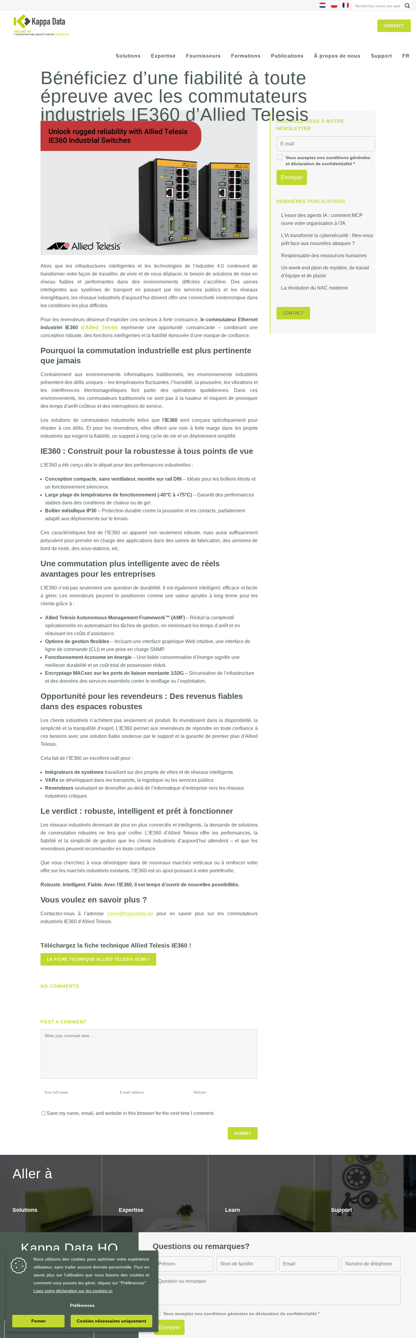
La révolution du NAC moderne (314, 287)
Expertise (131, 1210)
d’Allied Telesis (99, 327)
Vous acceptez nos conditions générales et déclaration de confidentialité (328, 160)
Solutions (24, 1210)
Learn (232, 1210)
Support (341, 1210)
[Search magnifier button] (407, 6)
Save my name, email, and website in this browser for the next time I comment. (130, 1113)
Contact (394, 25)
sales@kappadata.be (130, 913)
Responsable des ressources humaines (324, 255)
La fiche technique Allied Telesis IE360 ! (98, 959)
